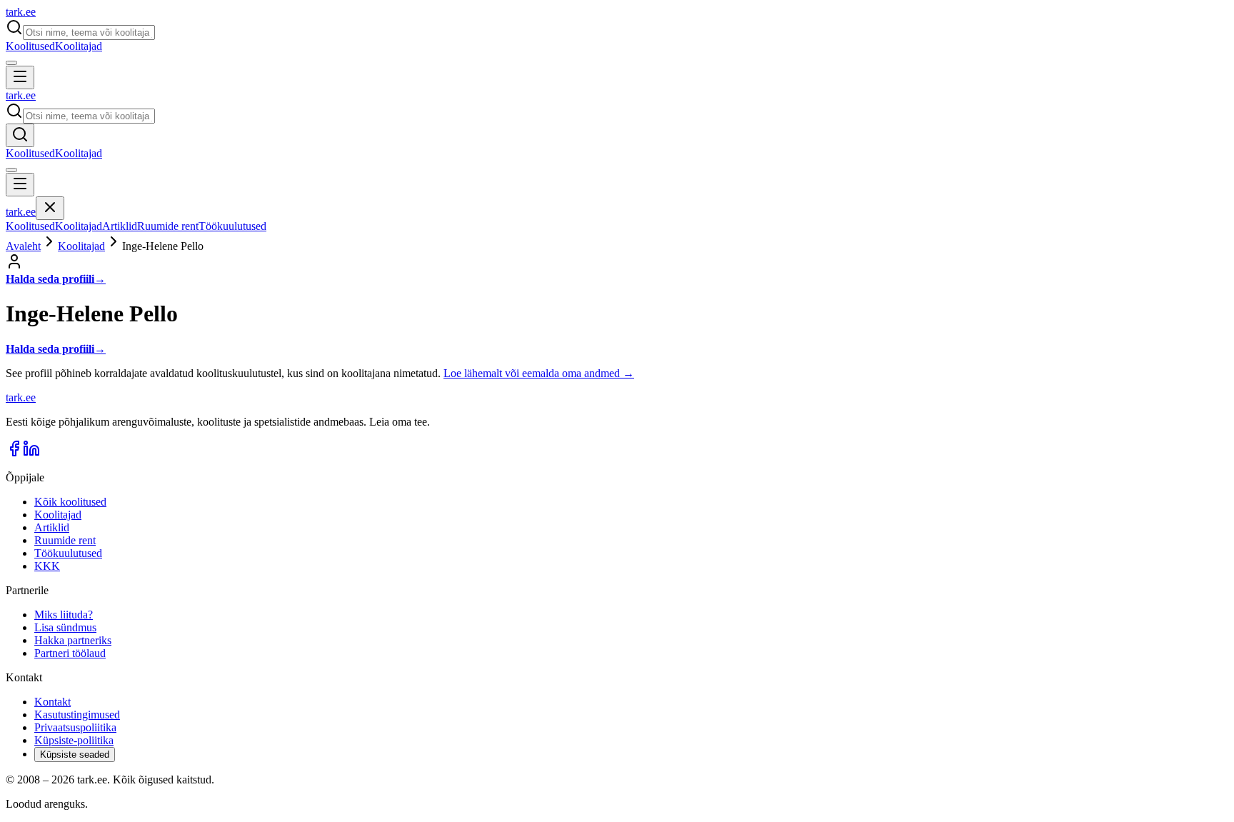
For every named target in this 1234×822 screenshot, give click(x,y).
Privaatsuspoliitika (75, 727)
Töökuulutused (232, 226)
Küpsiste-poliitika (74, 740)
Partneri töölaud (70, 653)
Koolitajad (78, 46)
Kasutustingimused (77, 714)
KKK (47, 566)
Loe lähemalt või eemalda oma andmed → (538, 373)
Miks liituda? (63, 614)
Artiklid (119, 226)
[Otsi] (20, 135)
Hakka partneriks (72, 640)
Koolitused (30, 46)
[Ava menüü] (20, 77)
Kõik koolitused (70, 502)
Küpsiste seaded (74, 754)
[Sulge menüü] (50, 208)
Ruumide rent (168, 226)
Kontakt (52, 702)
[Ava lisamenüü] (11, 63)
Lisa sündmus (65, 627)
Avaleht (23, 246)
